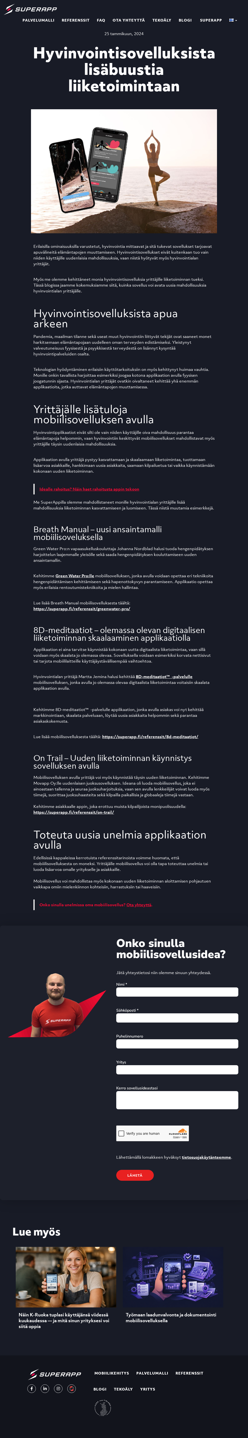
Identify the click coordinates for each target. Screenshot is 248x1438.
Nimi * (121, 984)
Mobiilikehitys (111, 1373)
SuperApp (210, 20)
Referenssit (76, 20)
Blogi (185, 20)
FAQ (101, 20)
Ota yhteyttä (129, 20)
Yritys (121, 1062)
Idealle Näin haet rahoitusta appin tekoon (89, 489)
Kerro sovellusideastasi (137, 1088)
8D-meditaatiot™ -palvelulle (164, 676)
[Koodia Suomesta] (103, 1408)
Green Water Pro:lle (74, 575)
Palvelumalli (38, 20)
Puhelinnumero (129, 1036)
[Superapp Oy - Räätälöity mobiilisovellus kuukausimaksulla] (30, 6)
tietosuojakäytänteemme (206, 1157)
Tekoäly (161, 20)
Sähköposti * (127, 1010)
